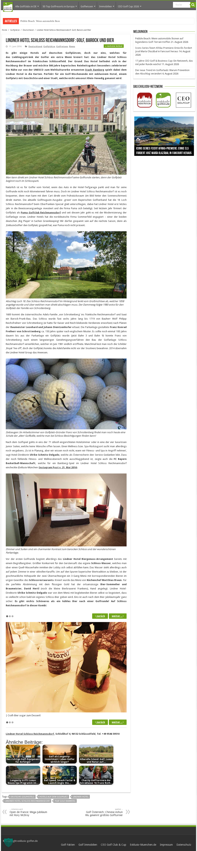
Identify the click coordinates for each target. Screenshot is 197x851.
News (72, 46)
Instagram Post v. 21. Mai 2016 (58, 467)
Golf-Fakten (68, 844)
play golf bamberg (65, 801)
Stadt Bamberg (94, 69)
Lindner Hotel (80, 797)
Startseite (8, 7)
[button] (8, 842)
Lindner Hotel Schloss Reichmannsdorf (30, 733)
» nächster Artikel (113, 46)
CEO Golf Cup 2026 (128, 6)
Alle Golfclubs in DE (25, 6)
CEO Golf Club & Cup (113, 844)
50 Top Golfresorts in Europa (58, 6)
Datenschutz (183, 844)
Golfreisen (62, 46)
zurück (100, 616)
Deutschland (28, 30)
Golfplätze (15, 30)
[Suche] (193, 5)
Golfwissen (87, 6)
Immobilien (105, 6)
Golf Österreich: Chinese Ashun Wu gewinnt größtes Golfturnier (104, 812)
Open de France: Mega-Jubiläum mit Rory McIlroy (28, 812)
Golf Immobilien (87, 844)
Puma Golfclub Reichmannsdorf (41, 212)
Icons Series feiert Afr (31, 21)
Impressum (166, 844)
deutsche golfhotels (22, 797)
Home (4, 30)
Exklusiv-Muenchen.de (143, 844)
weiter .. (117, 616)
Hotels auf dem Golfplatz (53, 797)
